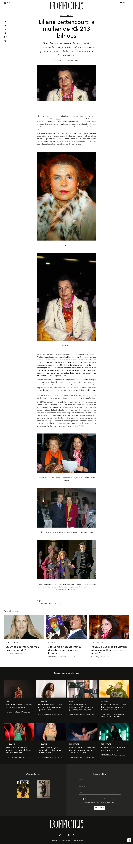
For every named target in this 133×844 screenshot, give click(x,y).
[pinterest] (5, 26)
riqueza (56, 603)
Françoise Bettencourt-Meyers (83, 357)
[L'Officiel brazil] (66, 6)
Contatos (53, 840)
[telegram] (5, 41)
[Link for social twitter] (60, 835)
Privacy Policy (111, 802)
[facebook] (5, 22)
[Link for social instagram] (69, 835)
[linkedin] (5, 29)
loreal (40, 603)
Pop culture (66, 16)
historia (48, 603)
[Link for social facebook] (64, 835)
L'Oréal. (58, 121)
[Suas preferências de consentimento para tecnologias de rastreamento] (129, 840)
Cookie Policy (78, 840)
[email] (5, 18)
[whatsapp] (5, 37)
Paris (58, 119)
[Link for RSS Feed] (73, 835)
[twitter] (5, 33)
